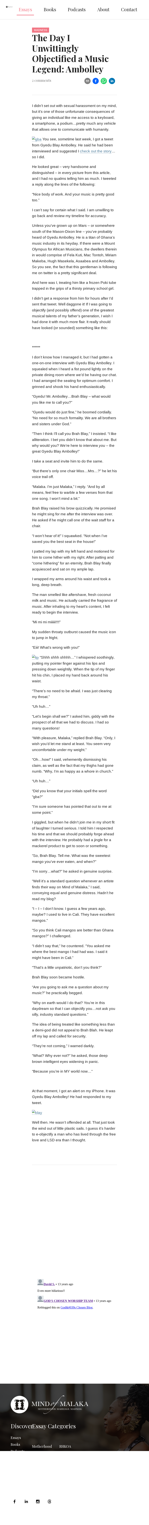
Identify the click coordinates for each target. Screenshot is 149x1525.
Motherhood (42, 1446)
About (103, 9)
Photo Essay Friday (41, 1476)
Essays (25, 9)
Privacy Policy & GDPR (108, 1519)
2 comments (41, 80)
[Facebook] (15, 1501)
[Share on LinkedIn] (112, 81)
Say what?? (68, 1453)
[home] (9, 9)
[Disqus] (74, 1225)
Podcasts (77, 9)
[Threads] (49, 1501)
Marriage (39, 1453)
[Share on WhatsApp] (104, 81)
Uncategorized (71, 1471)
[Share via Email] (87, 81)
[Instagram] (38, 1501)
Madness (40, 30)
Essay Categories (54, 1426)
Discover (22, 1426)
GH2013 (65, 1478)
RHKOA (65, 1446)
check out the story (96, 151)
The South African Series (70, 1462)
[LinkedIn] (26, 1501)
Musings (38, 1466)
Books (50, 9)
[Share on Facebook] (96, 81)
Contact (129, 9)
